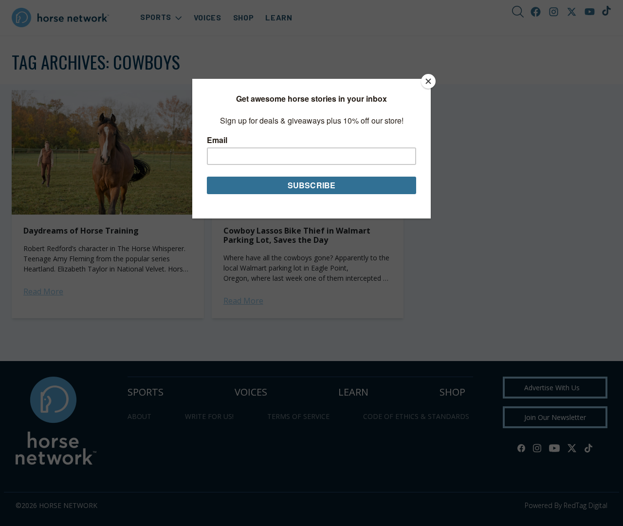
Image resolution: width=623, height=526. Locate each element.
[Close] (428, 81)
